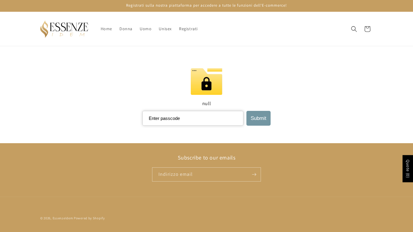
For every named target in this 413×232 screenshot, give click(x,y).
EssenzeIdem (63, 218)
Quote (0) (408, 169)
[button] (354, 29)
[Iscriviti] (254, 174)
